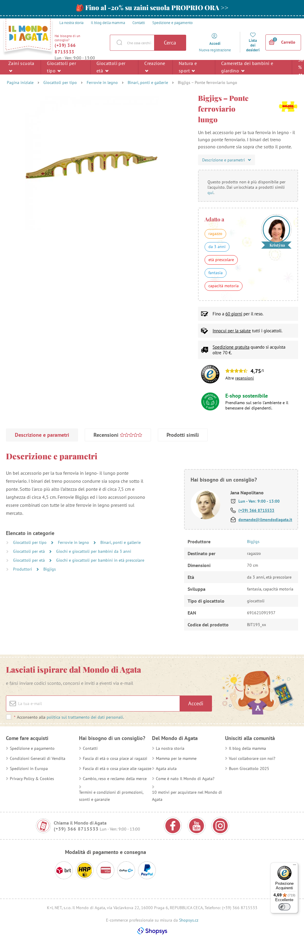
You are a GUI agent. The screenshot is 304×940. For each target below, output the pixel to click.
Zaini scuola (21, 63)
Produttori (23, 569)
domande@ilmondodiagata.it (265, 519)
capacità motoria (223, 285)
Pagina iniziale (20, 82)
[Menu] (294, 866)
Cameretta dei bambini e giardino (247, 67)
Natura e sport (188, 67)
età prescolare (221, 259)
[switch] (284, 906)
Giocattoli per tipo (61, 67)
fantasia (215, 272)
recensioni (244, 378)
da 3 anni (217, 246)
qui (210, 192)
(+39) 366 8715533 (65, 48)
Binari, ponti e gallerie (148, 82)
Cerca (170, 42)
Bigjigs (49, 569)
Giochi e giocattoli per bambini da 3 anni (93, 551)
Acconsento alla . (69, 717)
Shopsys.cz (188, 920)
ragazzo (215, 233)
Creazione (154, 63)
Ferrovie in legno (102, 82)
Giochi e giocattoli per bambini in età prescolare (100, 560)
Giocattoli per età (111, 67)
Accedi (195, 703)
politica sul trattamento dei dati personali (85, 717)
